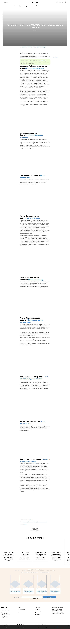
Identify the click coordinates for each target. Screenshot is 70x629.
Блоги (54, 6)
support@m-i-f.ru (4, 616)
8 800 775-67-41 (5, 611)
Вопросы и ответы (21, 609)
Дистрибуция (37, 612)
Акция (33, 6)
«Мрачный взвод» (36, 280)
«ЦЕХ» (35, 463)
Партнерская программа (39, 611)
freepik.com (30, 519)
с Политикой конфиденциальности (38, 627)
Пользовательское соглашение (57, 612)
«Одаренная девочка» (34, 68)
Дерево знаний (21, 611)
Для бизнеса (39, 6)
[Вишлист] (62, 2)
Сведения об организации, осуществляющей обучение (57, 610)
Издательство (47, 6)
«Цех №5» (43, 60)
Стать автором (37, 609)
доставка (6, 2)
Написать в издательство (61, 625)
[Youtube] (17, 624)
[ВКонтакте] (19, 624)
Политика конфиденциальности (58, 613)
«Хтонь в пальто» (32, 218)
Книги (16, 6)
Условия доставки (21, 612)
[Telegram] (23, 624)
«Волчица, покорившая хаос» (35, 460)
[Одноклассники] (21, 624)
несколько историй (29, 54)
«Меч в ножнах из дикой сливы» (34, 378)
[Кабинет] (59, 2)
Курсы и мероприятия (24, 6)
